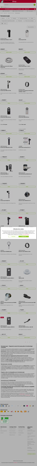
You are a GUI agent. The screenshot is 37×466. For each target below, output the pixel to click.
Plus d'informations (26, 234)
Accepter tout (24, 236)
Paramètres (13, 236)
